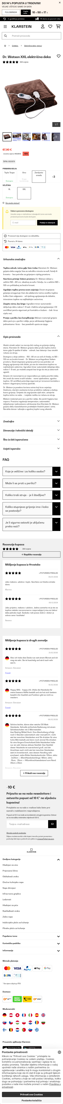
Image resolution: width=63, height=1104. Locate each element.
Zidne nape (8, 917)
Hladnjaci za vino (10, 865)
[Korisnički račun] (42, 26)
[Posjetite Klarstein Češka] (11, 1022)
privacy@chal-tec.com (45, 839)
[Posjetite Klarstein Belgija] (11, 1030)
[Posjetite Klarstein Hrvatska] (30, 1022)
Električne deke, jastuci (33, 46)
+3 (53, 176)
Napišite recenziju (32, 554)
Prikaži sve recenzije (35, 773)
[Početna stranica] (8, 46)
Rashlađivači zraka (11, 911)
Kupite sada (25, 12)
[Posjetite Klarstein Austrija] (11, 1015)
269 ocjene (24, 62)
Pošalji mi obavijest (47, 223)
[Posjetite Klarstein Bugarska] (43, 1022)
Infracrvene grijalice (12, 894)
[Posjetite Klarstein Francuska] (24, 1015)
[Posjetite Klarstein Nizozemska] (17, 1030)
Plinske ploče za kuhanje (14, 928)
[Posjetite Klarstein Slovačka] (4, 1022)
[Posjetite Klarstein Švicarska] (17, 1015)
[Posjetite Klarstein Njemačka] (4, 1015)
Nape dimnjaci (9, 888)
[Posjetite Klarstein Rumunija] (37, 1022)
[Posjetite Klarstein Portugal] (24, 1030)
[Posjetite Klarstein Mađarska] (17, 1022)
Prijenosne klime (10, 871)
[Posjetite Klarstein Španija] (37, 1015)
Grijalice (15, 46)
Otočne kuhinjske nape (13, 882)
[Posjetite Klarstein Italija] (30, 1015)
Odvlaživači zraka (11, 876)
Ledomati (7, 899)
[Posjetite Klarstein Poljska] (24, 1022)
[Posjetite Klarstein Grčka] (37, 1030)
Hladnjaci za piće (10, 905)
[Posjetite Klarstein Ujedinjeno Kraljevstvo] (43, 1015)
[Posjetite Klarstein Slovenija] (30, 1030)
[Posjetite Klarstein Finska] (4, 1030)
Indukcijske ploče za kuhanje (16, 922)
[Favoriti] (50, 26)
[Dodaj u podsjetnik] (58, 56)
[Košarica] (58, 26)
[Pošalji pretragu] (5, 36)
